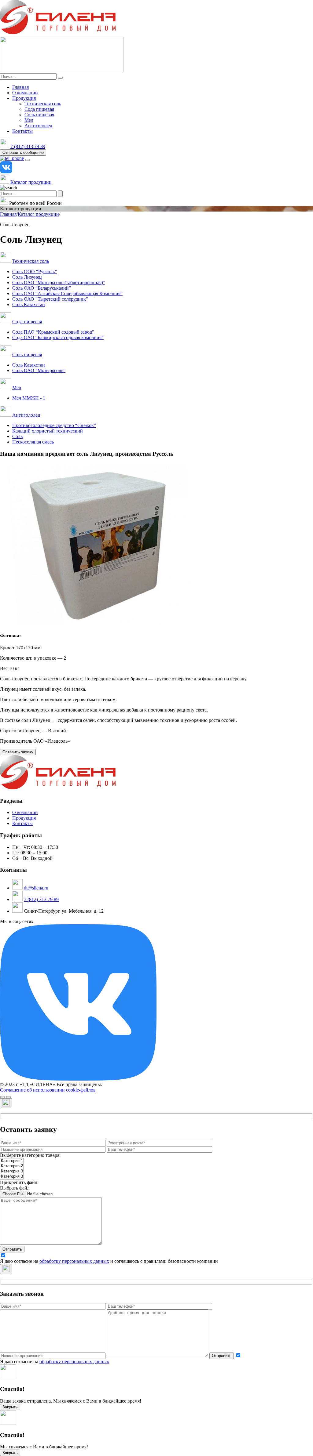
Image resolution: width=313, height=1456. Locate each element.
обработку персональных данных (74, 1261)
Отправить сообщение (23, 152)
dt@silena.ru (36, 887)
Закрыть (10, 1407)
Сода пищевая (39, 109)
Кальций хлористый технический (47, 430)
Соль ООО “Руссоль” (34, 271)
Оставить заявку (17, 752)
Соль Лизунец (27, 277)
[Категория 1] (12, 1161)
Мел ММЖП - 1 (28, 397)
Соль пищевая (39, 114)
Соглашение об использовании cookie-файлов (48, 1089)
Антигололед (38, 125)
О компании (25, 92)
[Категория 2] (12, 1166)
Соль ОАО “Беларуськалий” (41, 288)
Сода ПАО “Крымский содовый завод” (53, 332)
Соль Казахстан (28, 304)
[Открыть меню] (27, 160)
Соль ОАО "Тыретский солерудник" (50, 299)
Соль (17, 436)
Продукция (24, 98)
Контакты (22, 131)
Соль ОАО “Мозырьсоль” (38, 370)
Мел (28, 120)
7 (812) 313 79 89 (27, 146)
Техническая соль (42, 103)
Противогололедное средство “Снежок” (54, 425)
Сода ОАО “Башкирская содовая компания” (58, 337)
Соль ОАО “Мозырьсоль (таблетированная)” (58, 282)
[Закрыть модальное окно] (6, 1103)
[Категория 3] (12, 1171)
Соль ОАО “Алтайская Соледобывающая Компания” (67, 293)
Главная (20, 87)
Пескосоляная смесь (33, 441)
